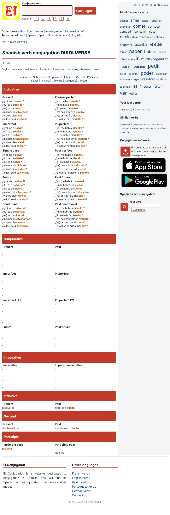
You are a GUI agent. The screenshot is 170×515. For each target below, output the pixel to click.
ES (135, 5)
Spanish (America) (59, 35)
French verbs (81, 473)
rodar (161, 79)
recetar (126, 79)
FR (139, 5)
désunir (97, 69)
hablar (150, 51)
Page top (59, 452)
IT (147, 5)
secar (147, 86)
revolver (162, 128)
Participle (93, 77)
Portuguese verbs (84, 486)
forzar (123, 52)
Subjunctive (40, 77)
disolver (157, 37)
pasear (139, 66)
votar (133, 93)
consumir (140, 31)
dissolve (32, 69)
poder (147, 73)
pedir (154, 66)
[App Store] (144, 171)
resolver (148, 79)
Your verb (135, 201)
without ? (23, 31)
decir (125, 36)
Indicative (25, 77)
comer (139, 26)
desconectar (140, 37)
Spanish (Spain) (37, 35)
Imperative (55, 77)
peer (123, 73)
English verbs (81, 478)
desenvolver (140, 124)
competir (126, 31)
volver (125, 132)
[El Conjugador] (11, 11)
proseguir (161, 73)
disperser (85, 69)
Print (4, 41)
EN (143, 5)
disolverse (126, 109)
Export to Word (19, 41)
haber (135, 51)
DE (155, 5)
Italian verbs (80, 482)
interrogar (126, 59)
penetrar (133, 73)
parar (126, 66)
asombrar (125, 26)
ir (137, 58)
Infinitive (69, 77)
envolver (137, 128)
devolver (155, 124)
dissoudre (72, 69)
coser (153, 31)
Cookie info (79, 495)
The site (45, 80)
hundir (162, 52)
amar (134, 20)
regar (136, 79)
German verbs (81, 491)
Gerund (80, 77)
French (21, 35)
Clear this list (142, 109)
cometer (154, 26)
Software (57, 80)
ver (123, 93)
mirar (145, 59)
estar (156, 44)
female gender (54, 31)
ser (158, 85)
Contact (82, 80)
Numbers (70, 80)
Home (34, 80)
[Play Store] (144, 186)
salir (137, 86)
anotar (145, 20)
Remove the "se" (74, 31)
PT (151, 5)
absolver (125, 124)
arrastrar (157, 20)
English (76, 35)
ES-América (163, 5)
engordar (126, 44)
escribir (141, 44)
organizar (160, 59)
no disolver (36, 31)
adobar (124, 20)
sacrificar (125, 86)
